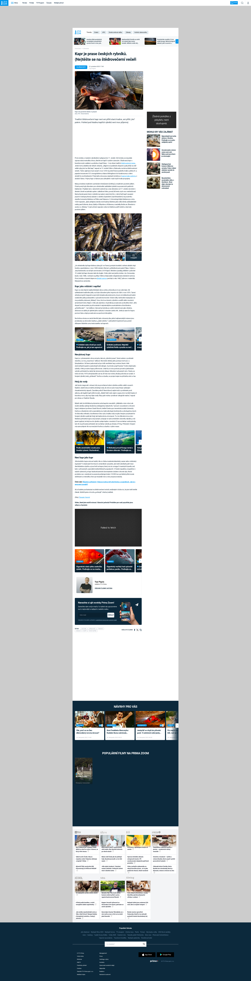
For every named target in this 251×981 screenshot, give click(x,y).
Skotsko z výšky (81, 776)
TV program (120, 932)
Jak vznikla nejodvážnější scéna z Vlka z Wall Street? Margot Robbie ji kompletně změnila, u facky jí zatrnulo (86, 915)
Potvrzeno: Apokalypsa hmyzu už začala (137, 848)
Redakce (101, 971)
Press (101, 956)
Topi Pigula (92, 68)
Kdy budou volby (151, 932)
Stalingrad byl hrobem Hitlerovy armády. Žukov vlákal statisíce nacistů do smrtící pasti (169, 168)
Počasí (142, 932)
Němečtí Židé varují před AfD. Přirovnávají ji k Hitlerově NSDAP (86, 867)
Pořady (31, 3)
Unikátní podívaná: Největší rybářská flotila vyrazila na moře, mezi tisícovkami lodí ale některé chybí (120, 346)
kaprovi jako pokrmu (128, 176)
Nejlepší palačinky (134, 938)
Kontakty (101, 962)
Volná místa (80, 956)
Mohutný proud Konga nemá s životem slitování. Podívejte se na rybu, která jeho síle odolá (120, 449)
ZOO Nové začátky (164, 932)
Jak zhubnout (85, 932)
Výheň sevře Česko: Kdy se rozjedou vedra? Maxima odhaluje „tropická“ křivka (86, 859)
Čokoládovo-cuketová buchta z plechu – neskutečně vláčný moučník (162, 849)
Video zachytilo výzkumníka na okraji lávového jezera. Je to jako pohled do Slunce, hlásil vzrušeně (137, 868)
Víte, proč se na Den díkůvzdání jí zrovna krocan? (87, 731)
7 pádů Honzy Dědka (100, 935)
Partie (137, 932)
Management (103, 953)
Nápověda (102, 968)
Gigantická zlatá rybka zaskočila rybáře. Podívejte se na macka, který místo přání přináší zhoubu (89, 568)
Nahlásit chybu (81, 974)
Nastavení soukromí (104, 974)
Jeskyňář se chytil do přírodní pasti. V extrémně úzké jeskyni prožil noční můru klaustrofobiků (149, 731)
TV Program (40, 3)
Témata (24, 3)
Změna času (130, 932)
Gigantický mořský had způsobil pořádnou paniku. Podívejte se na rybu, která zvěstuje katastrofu (119, 568)
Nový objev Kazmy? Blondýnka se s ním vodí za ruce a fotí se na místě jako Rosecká (112, 914)
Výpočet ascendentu (105, 938)
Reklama (79, 959)
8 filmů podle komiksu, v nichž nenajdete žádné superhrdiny (85, 903)
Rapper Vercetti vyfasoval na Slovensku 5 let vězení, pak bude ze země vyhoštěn (113, 905)
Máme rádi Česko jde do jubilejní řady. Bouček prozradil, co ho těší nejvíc (112, 859)
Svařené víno (121, 935)
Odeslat (111, 615)
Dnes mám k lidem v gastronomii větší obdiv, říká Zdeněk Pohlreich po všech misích (112, 849)
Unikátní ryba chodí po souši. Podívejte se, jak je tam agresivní (89, 346)
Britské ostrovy (102, 278)
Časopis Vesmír (84, 497)
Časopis (49, 3)
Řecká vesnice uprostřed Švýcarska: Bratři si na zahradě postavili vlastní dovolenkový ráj (137, 914)
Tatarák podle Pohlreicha (135, 935)
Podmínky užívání (82, 965)
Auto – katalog (87, 935)
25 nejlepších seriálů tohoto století (87, 893)
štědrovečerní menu (128, 163)
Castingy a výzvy (103, 959)
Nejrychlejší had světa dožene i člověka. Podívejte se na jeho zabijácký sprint (169, 139)
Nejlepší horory (110, 932)
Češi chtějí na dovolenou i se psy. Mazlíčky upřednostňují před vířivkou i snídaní (137, 895)
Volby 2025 (112, 935)
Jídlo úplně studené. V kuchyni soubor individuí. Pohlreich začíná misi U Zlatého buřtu (112, 868)
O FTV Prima (80, 953)
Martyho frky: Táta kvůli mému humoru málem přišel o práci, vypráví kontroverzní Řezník (111, 895)
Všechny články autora (103, 588)
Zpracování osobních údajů (106, 965)
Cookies (79, 968)
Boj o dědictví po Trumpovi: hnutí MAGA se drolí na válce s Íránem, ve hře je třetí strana (87, 849)
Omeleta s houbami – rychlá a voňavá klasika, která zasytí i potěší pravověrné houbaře (164, 859)
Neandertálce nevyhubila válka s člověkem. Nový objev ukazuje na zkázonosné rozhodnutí (168, 183)
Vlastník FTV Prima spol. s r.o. (85, 971)
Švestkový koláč (146, 938)
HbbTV (79, 962)
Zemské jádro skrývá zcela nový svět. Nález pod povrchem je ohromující (169, 153)
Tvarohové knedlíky (120, 938)
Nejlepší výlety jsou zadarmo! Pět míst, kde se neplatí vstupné (137, 903)
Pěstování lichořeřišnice (160, 935)
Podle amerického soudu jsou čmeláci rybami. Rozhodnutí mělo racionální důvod (88, 449)
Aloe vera (148, 935)
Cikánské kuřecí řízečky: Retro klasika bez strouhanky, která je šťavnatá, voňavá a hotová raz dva (163, 868)
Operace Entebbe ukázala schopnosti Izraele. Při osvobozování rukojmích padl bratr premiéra (138, 860)
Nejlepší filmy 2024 (97, 932)
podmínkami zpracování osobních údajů (106, 620)
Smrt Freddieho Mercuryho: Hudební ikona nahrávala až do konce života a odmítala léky (118, 731)
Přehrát (80, 774)
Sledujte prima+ (59, 3)
